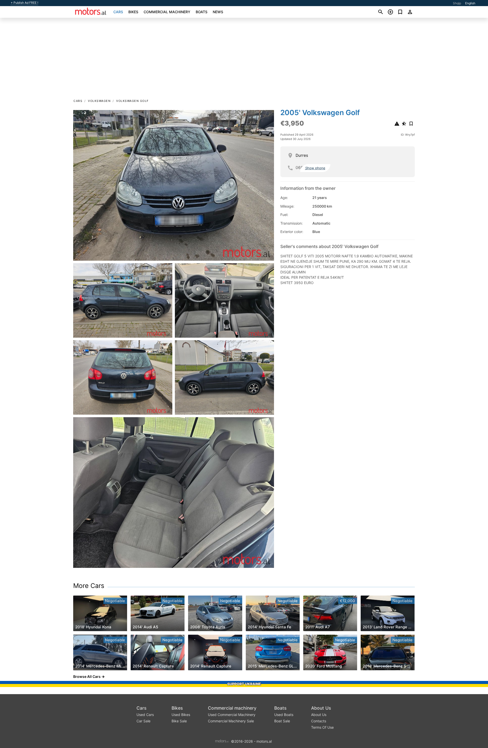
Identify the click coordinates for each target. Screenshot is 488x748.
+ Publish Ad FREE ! (24, 3)
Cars (118, 12)
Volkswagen (99, 101)
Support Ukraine (244, 684)
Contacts (318, 721)
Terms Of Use (322, 727)
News (218, 12)
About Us (321, 708)
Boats (201, 12)
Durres (302, 155)
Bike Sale (179, 721)
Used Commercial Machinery (231, 714)
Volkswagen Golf (132, 101)
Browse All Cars (87, 676)
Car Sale (143, 721)
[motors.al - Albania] (222, 741)
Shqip (457, 3)
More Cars (88, 585)
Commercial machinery (167, 12)
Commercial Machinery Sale (231, 721)
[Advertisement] (244, 60)
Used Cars (145, 714)
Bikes (133, 12)
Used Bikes (181, 714)
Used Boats (283, 714)
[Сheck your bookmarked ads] (400, 12)
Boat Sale (282, 721)
